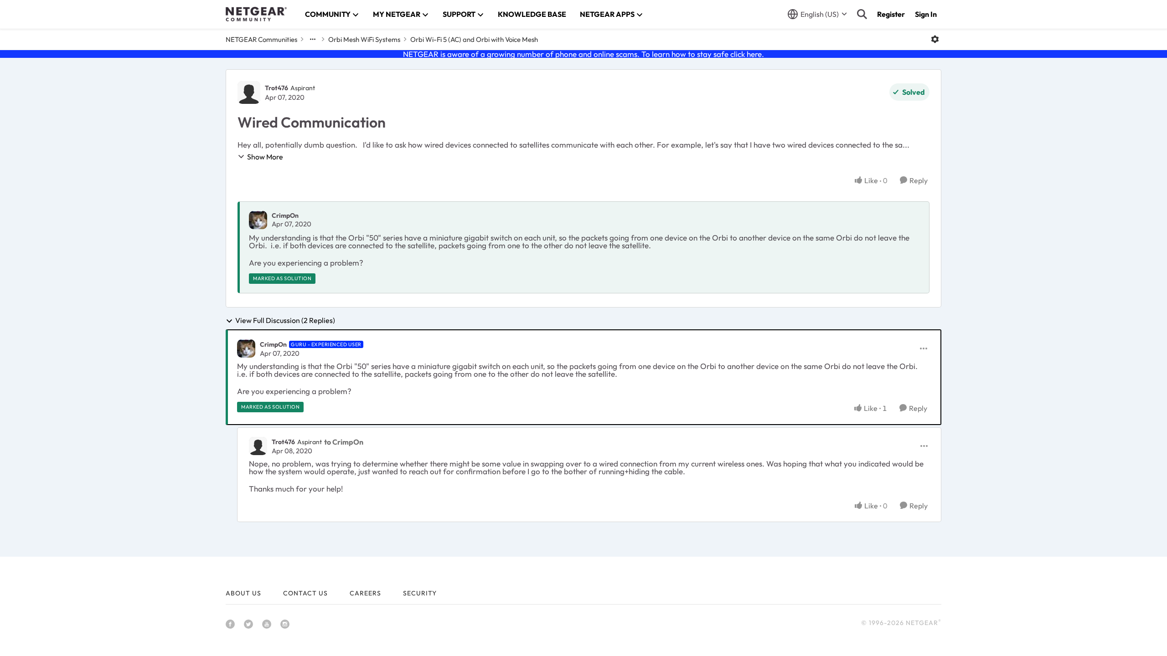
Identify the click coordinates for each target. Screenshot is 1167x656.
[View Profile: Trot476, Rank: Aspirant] (249, 92)
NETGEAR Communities (261, 39)
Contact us (305, 593)
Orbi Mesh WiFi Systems (364, 39)
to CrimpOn (343, 442)
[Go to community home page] (256, 14)
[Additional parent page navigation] (312, 39)
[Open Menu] (935, 39)
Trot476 (276, 88)
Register (891, 14)
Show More (265, 156)
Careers (365, 593)
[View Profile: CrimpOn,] (258, 220)
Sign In (926, 14)
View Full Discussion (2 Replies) (285, 321)
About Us (243, 593)
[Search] (862, 14)
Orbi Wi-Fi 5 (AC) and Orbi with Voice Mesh (474, 39)
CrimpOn (285, 215)
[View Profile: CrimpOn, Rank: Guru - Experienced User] (246, 348)
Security (420, 593)
